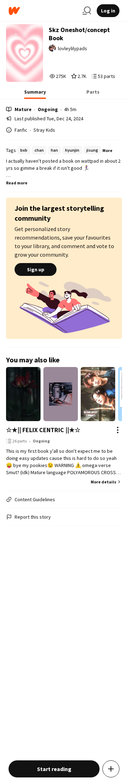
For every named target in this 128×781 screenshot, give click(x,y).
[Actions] (117, 430)
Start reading (54, 768)
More (107, 150)
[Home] (43, 10)
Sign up (35, 269)
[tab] (35, 94)
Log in (108, 10)
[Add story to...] (110, 768)
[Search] (86, 10)
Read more (16, 182)
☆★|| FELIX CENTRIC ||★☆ (43, 430)
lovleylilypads (72, 48)
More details (103, 481)
